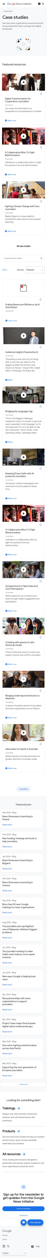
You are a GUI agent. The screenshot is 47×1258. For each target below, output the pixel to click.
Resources (8, 11)
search (43, 3)
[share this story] (41, 94)
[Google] (6, 1231)
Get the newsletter (23, 1209)
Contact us (23, 1215)
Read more (7, 825)
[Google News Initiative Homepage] (19, 4)
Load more (23, 1084)
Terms (4, 1239)
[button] (35, 270)
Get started (35, 1222)
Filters (4, 270)
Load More (23, 789)
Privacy (5, 1235)
